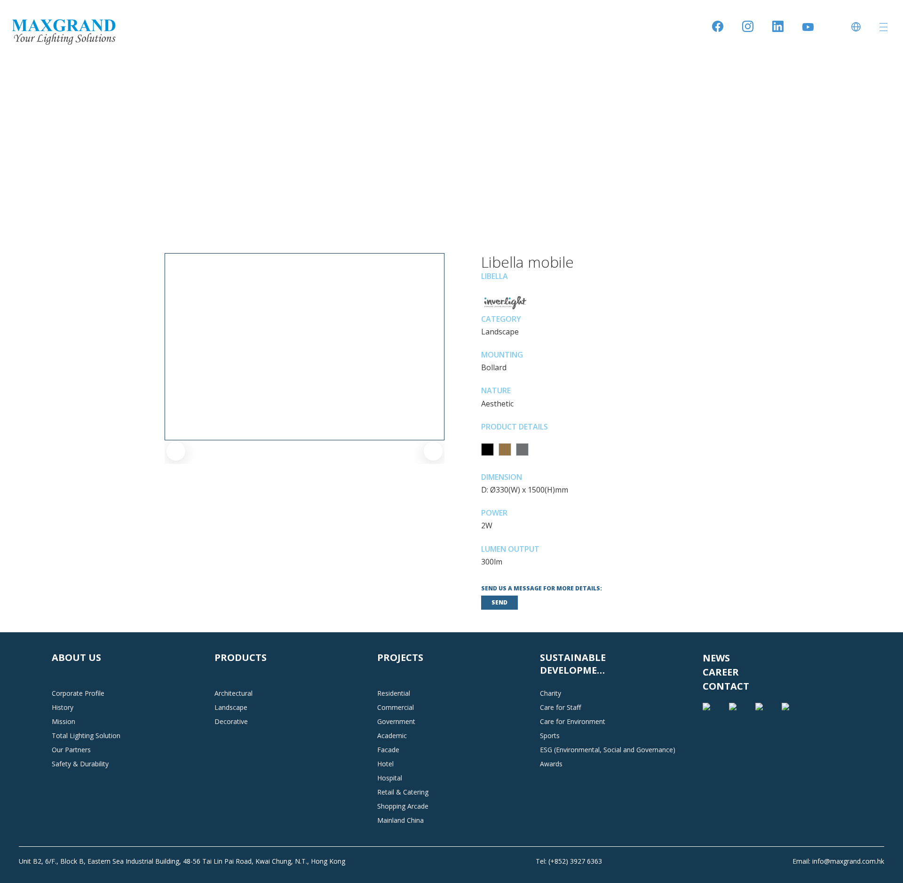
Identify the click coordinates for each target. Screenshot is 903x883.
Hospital (389, 777)
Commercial (395, 707)
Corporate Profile (78, 693)
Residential (393, 693)
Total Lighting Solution (86, 735)
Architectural (233, 693)
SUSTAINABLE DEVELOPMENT (575, 663)
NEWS (716, 658)
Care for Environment (572, 721)
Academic (392, 735)
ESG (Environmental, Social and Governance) (607, 749)
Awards (551, 763)
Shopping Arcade (402, 806)
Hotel (385, 763)
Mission (63, 721)
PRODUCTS (240, 657)
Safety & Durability (80, 763)
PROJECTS (400, 657)
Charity (550, 693)
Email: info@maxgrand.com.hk (838, 861)
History (62, 707)
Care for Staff (560, 707)
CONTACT (726, 686)
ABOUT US (76, 657)
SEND (499, 602)
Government (396, 721)
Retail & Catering (402, 792)
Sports (550, 735)
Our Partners (71, 749)
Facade (388, 749)
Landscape (230, 707)
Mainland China (400, 820)
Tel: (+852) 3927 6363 (569, 861)
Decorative (231, 721)
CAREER (721, 672)
